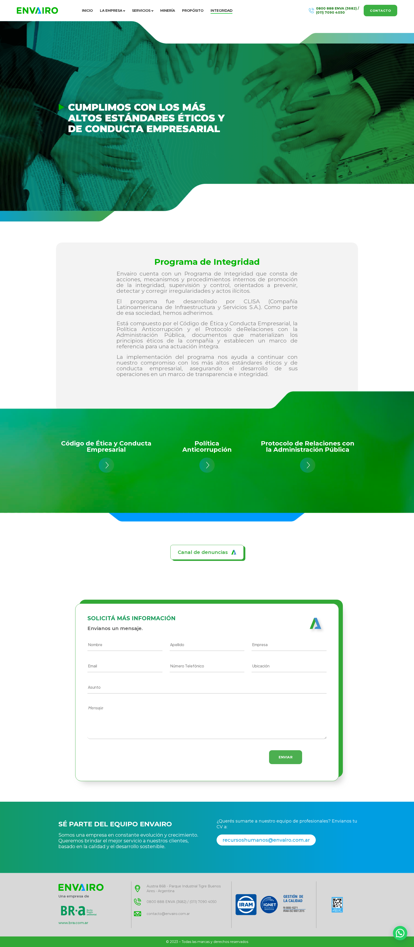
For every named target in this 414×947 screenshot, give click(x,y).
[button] (207, 552)
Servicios (141, 10)
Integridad (221, 10)
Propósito (192, 10)
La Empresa (111, 10)
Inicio (87, 10)
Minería (167, 10)
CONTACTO (380, 10)
